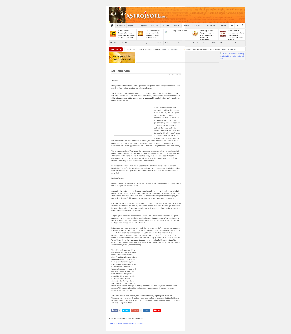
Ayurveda (187, 43)
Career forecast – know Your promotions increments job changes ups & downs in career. (236, 35)
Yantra (167, 43)
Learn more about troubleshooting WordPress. (126, 323)
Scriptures (166, 25)
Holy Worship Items (181, 25)
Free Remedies (197, 25)
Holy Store (155, 25)
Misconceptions (131, 43)
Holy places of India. (180, 31)
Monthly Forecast (116, 43)
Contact (223, 25)
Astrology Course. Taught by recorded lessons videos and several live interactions (207, 35)
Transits (196, 43)
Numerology (143, 43)
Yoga (180, 43)
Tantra (160, 43)
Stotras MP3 (211, 25)
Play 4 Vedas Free (226, 43)
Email (179, 74)
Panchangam (142, 25)
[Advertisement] (177, 57)
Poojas (130, 25)
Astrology (121, 25)
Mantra (152, 43)
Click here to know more (169, 49)
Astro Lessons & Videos (209, 43)
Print (172, 74)
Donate (237, 43)
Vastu (174, 43)
